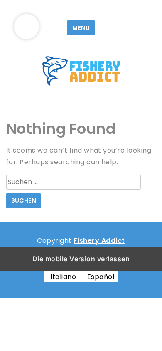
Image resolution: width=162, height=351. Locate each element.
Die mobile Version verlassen (81, 259)
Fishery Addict (99, 240)
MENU (81, 28)
